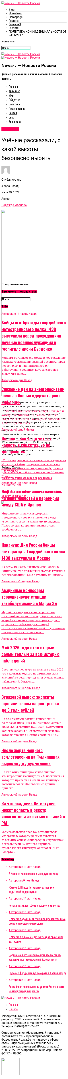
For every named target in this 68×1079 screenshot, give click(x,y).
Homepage (16, 17)
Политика (14, 104)
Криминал (14, 91)
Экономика (15, 121)
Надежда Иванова (14, 205)
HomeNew (15, 13)
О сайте (14, 28)
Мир (11, 95)
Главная (14, 20)
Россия (13, 113)
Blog (12, 9)
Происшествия (17, 108)
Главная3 (15, 24)
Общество (14, 100)
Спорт (12, 117)
